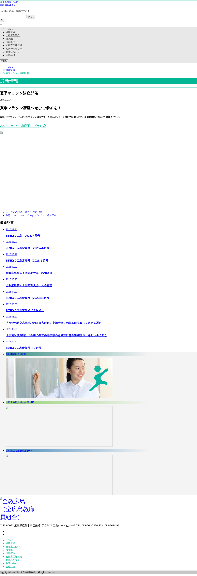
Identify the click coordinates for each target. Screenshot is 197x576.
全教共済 (10, 55)
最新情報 (10, 32)
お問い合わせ (13, 51)
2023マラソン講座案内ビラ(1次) (23, 125)
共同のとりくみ (14, 48)
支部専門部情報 (14, 45)
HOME (9, 28)
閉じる (31, 17)
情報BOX (10, 42)
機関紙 (9, 38)
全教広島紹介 (13, 35)
